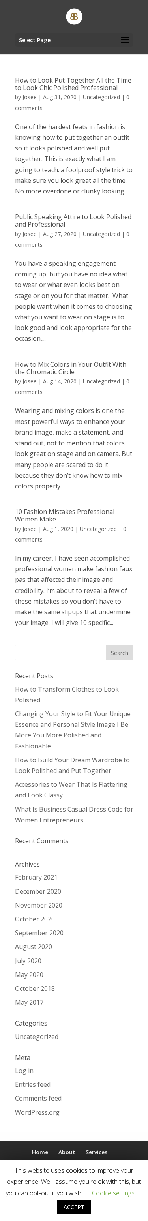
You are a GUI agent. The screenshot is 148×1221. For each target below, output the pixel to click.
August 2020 (33, 946)
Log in (24, 1070)
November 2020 (38, 905)
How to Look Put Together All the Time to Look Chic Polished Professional (73, 84)
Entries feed (33, 1084)
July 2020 (28, 961)
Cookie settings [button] (113, 1193)
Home (40, 1152)
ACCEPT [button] (74, 1207)
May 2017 (29, 1002)
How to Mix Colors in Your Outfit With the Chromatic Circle (70, 368)
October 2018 (35, 988)
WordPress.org (37, 1112)
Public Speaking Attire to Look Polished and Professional (73, 220)
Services (96, 1152)
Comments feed (38, 1098)
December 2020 (38, 891)
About (66, 1152)
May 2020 (29, 974)
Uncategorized (101, 97)
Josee (29, 97)
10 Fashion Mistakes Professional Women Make (64, 515)
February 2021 (36, 877)
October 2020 (35, 919)
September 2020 (39, 932)
